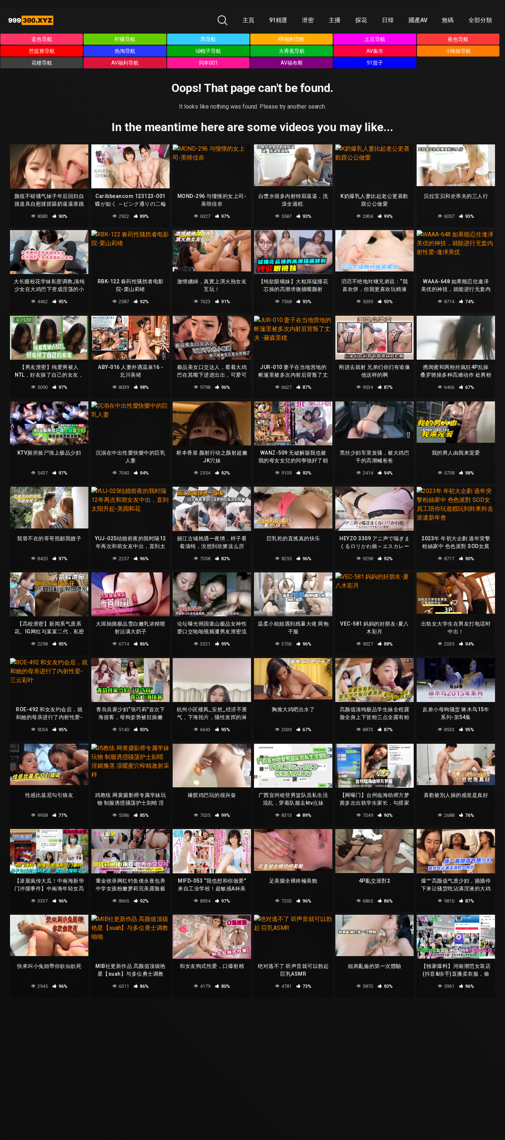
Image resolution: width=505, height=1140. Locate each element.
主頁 (248, 20)
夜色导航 (458, 39)
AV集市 (374, 51)
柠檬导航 (125, 39)
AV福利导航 (125, 63)
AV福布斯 (292, 63)
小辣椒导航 (458, 51)
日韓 (388, 20)
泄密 (308, 20)
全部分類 (480, 20)
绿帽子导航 (208, 51)
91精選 (278, 20)
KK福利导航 (291, 39)
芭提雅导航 (42, 51)
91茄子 (375, 63)
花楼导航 (41, 63)
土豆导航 (375, 39)
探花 (361, 20)
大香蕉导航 (292, 51)
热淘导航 (125, 51)
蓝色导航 (41, 39)
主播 (334, 20)
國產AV (418, 20)
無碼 (448, 20)
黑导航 (208, 39)
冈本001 (208, 63)
